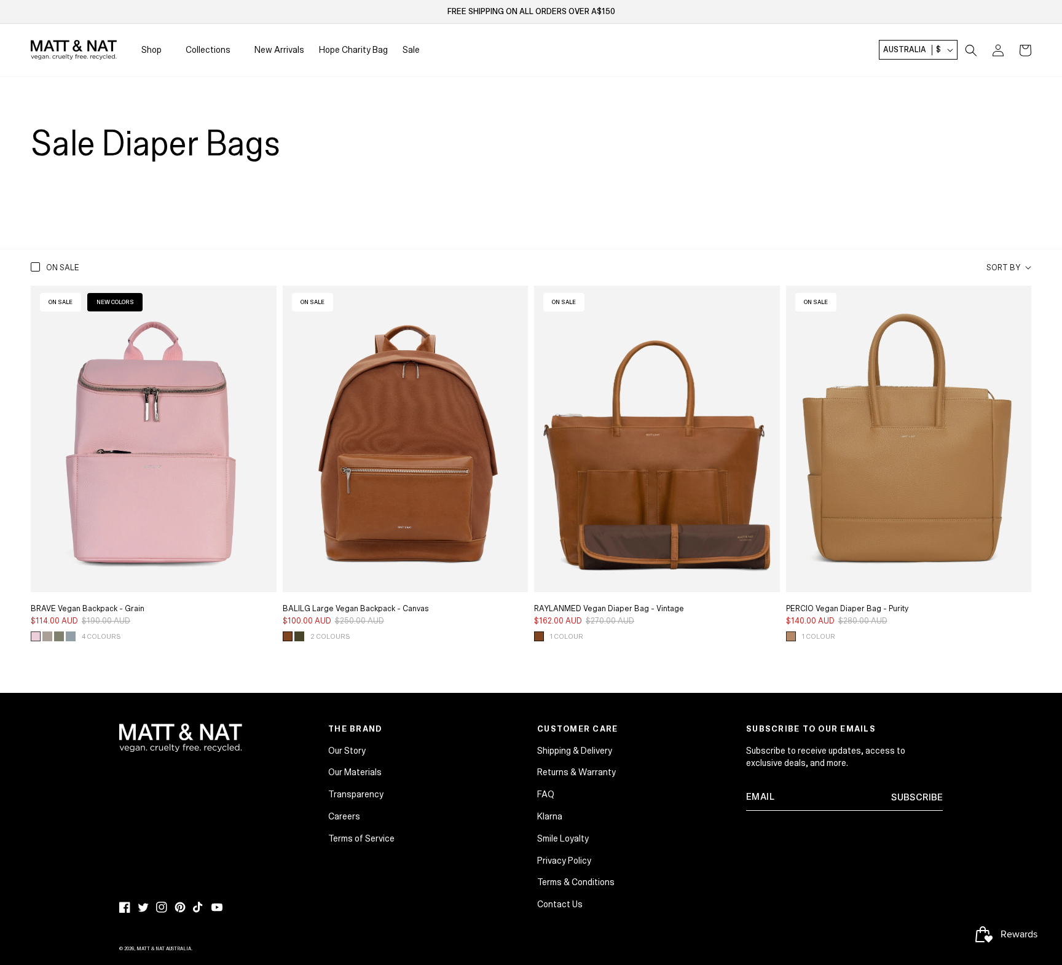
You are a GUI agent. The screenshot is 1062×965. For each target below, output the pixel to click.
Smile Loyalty (563, 838)
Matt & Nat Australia (163, 948)
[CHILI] (288, 636)
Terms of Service (361, 838)
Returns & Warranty (576, 772)
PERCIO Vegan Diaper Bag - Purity (847, 608)
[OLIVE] (299, 636)
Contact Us (560, 904)
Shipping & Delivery (574, 751)
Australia (912, 50)
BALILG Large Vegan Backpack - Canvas (356, 608)
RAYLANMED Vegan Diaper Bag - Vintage (609, 608)
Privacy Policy (564, 860)
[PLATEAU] (47, 636)
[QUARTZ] (36, 636)
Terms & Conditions (576, 882)
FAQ (545, 794)
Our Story (347, 751)
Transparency (356, 794)
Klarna (549, 816)
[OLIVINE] (59, 636)
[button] (971, 50)
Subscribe (917, 797)
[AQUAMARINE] (71, 636)
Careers (344, 816)
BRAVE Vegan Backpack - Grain (87, 608)
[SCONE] (791, 636)
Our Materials (355, 772)
